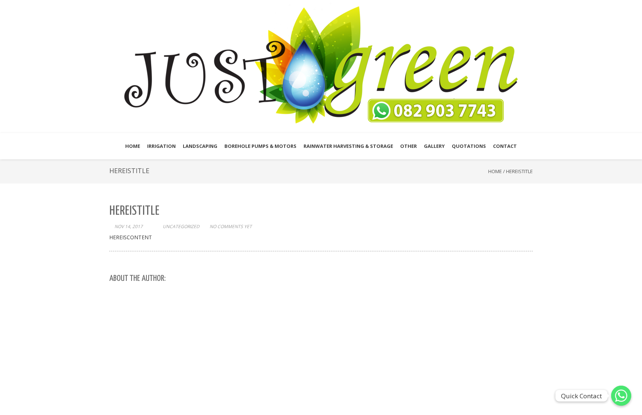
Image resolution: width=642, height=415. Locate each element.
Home (495, 171)
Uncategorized (181, 226)
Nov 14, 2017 (128, 226)
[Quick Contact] (621, 396)
